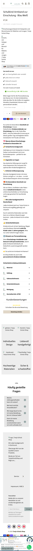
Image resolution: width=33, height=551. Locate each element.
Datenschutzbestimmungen (15, 516)
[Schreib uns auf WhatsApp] (29, 547)
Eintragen (28, 509)
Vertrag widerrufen (7, 549)
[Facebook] (9, 526)
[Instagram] (19, 526)
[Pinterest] (24, 526)
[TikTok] (14, 526)
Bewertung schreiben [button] (16, 312)
